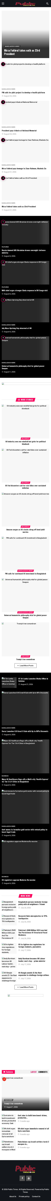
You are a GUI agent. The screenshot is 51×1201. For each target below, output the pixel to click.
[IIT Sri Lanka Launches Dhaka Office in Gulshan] (9, 682)
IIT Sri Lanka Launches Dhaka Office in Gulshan (33, 679)
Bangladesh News (8, 89)
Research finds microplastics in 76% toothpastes (32, 917)
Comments (42, 1072)
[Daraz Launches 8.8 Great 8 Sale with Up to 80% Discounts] (25, 708)
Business (25, 438)
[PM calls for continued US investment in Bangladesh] (25, 554)
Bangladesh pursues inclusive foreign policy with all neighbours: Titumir (32, 902)
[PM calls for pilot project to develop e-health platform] (25, 75)
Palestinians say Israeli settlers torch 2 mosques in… (33, 1142)
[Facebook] (22, 1178)
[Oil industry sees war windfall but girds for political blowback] (25, 421)
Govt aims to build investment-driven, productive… (32, 1116)
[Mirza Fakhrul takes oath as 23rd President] (25, 34)
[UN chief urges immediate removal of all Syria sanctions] (9, 1132)
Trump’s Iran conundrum (25, 659)
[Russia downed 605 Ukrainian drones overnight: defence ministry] (25, 232)
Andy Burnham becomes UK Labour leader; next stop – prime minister (31, 959)
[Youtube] (28, 1178)
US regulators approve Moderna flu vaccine (18, 880)
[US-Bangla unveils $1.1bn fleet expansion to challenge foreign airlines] (9, 976)
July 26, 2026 (26, 908)
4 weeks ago (25, 1134)
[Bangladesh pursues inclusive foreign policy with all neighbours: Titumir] (9, 906)
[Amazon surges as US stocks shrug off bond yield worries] (25, 509)
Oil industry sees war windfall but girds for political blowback (25, 442)
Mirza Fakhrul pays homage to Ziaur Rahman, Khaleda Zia (24, 168)
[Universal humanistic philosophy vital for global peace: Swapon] (25, 348)
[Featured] (4, 1079)
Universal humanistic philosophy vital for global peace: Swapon (23, 367)
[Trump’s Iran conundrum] (25, 639)
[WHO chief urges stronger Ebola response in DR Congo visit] (25, 273)
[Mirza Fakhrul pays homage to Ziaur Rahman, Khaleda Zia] (25, 150)
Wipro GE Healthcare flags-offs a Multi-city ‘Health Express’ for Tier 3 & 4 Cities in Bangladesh (25, 780)
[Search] (47, 3)
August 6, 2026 (9, 256)
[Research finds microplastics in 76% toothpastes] (9, 920)
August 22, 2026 (10, 96)
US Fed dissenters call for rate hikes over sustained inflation (25, 486)
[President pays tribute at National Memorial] (25, 113)
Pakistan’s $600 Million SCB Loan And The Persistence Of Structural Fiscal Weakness (32, 932)
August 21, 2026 (10, 172)
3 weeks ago (25, 1121)
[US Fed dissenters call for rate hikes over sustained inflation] (25, 466)
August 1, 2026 (9, 372)
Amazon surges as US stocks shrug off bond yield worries (25, 530)
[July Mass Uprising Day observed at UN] (25, 310)
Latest (34, 1072)
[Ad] (25, 1029)
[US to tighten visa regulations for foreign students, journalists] (9, 948)
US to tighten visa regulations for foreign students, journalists (31, 945)
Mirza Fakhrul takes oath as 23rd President (19, 206)
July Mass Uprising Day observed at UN (16, 328)
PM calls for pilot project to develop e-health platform (23, 92)
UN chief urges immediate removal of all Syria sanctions (33, 1129)
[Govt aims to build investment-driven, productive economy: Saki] (9, 1119)
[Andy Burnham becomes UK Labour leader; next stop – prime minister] (9, 962)
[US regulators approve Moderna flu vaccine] (25, 857)
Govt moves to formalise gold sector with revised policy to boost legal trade (24, 830)
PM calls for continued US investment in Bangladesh (25, 573)
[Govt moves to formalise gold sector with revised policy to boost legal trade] (25, 807)
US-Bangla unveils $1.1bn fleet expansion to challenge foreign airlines (33, 973)
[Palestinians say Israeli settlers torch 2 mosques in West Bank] (9, 1145)
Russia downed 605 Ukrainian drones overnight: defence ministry (24, 251)
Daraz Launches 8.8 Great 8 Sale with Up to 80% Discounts (25, 731)
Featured (5, 247)
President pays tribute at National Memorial (19, 130)
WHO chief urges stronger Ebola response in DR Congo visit (25, 290)
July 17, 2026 (26, 950)
